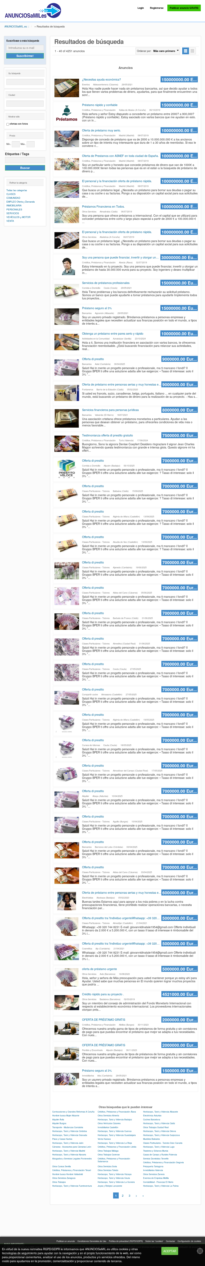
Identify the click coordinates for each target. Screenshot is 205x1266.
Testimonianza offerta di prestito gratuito (107, 435)
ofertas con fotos (19, 124)
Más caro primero (164, 51)
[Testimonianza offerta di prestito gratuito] (67, 444)
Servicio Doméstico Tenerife (156, 1158)
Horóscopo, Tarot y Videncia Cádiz (159, 1123)
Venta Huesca (104, 1138)
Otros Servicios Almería (108, 1115)
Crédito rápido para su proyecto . (103, 994)
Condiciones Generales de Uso (91, 1241)
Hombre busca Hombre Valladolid (67, 1174)
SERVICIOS (12, 213)
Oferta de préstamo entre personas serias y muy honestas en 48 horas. (121, 384)
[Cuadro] (192, 50)
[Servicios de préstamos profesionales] (67, 291)
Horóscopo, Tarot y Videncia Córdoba (69, 1131)
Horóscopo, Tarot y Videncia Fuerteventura (72, 1185)
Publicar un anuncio (65, 1241)
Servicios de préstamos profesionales (106, 283)
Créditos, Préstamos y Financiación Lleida (117, 1146)
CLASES (11, 194)
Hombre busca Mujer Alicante (65, 1115)
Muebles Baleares (151, 1138)
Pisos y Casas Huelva (62, 1138)
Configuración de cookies (189, 1241)
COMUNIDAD (13, 197)
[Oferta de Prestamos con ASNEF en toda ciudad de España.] (67, 164)
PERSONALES (14, 209)
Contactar (170, 1241)
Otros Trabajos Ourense (109, 1154)
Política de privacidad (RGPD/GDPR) (126, 1241)
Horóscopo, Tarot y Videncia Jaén (67, 1142)
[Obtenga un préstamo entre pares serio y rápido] (67, 342)
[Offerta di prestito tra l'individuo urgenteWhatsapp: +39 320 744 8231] (67, 926)
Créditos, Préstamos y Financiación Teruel (71, 1170)
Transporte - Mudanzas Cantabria (67, 1127)
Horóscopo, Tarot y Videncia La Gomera (116, 1181)
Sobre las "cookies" (154, 1241)
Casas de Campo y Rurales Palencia (160, 1154)
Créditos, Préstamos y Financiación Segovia (163, 1162)
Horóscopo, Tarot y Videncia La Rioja (115, 1142)
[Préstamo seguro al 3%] (67, 316)
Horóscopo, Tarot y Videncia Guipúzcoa (161, 1135)
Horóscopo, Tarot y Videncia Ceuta (114, 1177)
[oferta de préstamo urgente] (67, 977)
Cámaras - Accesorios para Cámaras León (71, 1146)
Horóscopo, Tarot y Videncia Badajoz (115, 1119)
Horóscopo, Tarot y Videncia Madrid (68, 1150)
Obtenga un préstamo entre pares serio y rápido (112, 333)
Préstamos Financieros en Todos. (103, 206)
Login (141, 8)
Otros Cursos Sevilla (61, 1166)
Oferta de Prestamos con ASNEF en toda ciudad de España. (120, 156)
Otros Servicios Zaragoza (63, 1177)
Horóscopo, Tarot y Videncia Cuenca (115, 1131)
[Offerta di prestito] (67, 367)
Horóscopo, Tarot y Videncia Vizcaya (115, 1174)
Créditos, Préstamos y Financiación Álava (117, 1111)
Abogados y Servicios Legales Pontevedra (72, 1158)
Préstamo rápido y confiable (100, 105)
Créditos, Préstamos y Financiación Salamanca (114, 1160)
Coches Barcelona (151, 1119)
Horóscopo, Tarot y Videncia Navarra (69, 1154)
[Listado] (185, 50)
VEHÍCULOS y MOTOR (18, 217)
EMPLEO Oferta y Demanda (20, 201)
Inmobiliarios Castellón (108, 1127)
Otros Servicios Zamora (154, 1174)
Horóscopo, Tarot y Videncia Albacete (160, 1111)
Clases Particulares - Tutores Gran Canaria (162, 1142)
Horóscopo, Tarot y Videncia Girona (159, 1131)
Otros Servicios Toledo (108, 1170)
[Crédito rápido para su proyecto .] (67, 1002)
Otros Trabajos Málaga (108, 1150)
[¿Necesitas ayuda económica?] (67, 88)
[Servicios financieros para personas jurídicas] (67, 418)
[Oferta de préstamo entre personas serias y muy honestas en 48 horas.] (67, 393)
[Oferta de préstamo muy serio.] (67, 139)
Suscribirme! (25, 56)
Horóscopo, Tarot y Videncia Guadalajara (117, 1135)
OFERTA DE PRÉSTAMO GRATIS (103, 1020)
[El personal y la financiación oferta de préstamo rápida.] (67, 189)
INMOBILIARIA (14, 205)
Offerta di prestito (93, 359)
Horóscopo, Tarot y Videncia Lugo (159, 1146)
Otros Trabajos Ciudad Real (156, 1127)
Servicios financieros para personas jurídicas (110, 410)
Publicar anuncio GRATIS (184, 8)
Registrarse (157, 8)
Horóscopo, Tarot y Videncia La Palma (161, 1185)
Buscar (25, 168)
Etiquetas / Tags (17, 153)
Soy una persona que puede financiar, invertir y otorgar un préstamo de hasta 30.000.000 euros (119, 257)
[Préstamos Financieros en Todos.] (67, 215)
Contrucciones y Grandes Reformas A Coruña (73, 1111)
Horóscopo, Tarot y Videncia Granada (69, 1135)
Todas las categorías (16, 190)
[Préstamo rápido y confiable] (67, 113)
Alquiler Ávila (58, 1119)
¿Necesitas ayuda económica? (101, 79)
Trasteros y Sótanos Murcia (155, 1150)
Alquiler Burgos (59, 1123)
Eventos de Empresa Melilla (156, 1177)
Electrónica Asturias (152, 1115)
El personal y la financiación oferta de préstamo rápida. (117, 181)
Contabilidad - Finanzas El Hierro (158, 1181)
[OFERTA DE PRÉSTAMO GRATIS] (67, 1028)
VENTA (10, 220)
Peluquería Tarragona (153, 1166)
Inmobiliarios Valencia (153, 1170)
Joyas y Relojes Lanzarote (110, 1185)
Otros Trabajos (59, 1181)
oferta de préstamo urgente (99, 969)
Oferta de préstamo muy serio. (101, 130)
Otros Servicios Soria (107, 1166)
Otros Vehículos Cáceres (109, 1123)
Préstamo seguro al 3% (97, 308)
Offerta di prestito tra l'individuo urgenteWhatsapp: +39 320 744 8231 (119, 918)
